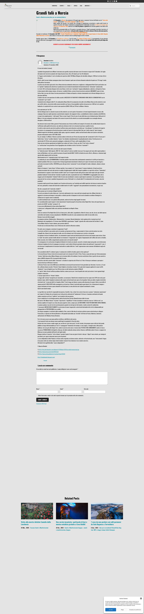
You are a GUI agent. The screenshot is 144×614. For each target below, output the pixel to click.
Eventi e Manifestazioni (43, 17)
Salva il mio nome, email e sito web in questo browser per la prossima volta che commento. (60, 395)
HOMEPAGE (54, 5)
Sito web (86, 389)
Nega (122, 609)
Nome (38, 389)
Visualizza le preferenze (135, 609)
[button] (141, 598)
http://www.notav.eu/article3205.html (48, 352)
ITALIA (68, 5)
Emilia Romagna (110, 530)
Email (62, 389)
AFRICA (75, 5)
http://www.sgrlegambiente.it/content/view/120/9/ (52, 354)
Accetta (111, 609)
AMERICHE (87, 5)
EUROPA (62, 5)
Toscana (32, 528)
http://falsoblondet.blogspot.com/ (46, 357)
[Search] (130, 6)
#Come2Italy (114, 528)
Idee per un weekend (56, 17)
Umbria (64, 17)
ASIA (81, 5)
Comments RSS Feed (41, 404)
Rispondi (45, 360)
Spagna (80, 528)
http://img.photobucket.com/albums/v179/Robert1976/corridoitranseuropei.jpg (59, 350)
